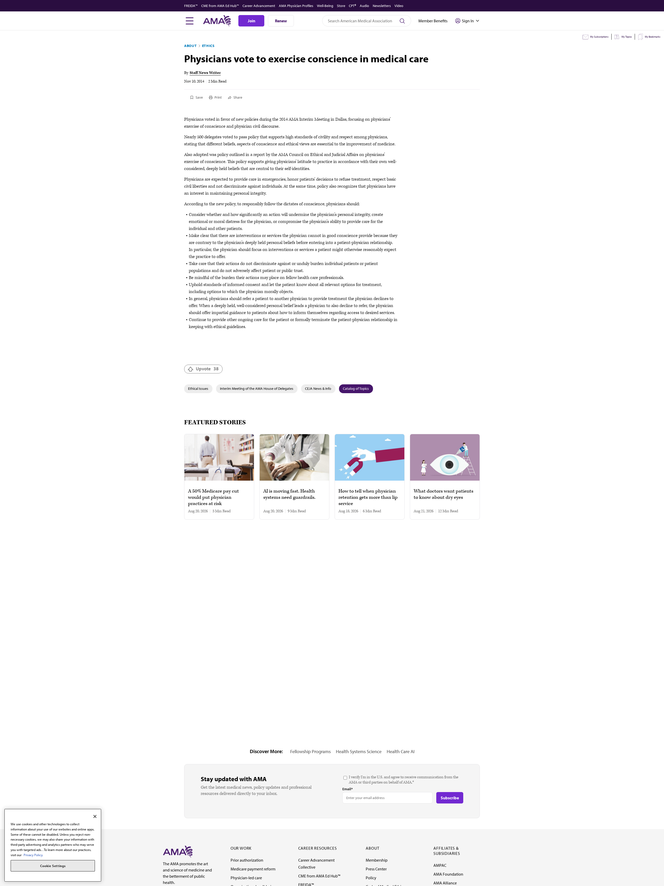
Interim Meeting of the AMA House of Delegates (256, 388)
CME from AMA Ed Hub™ (220, 5)
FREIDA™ (191, 5)
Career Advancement (259, 5)
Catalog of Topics (356, 388)
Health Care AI (400, 751)
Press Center (376, 868)
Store (341, 5)
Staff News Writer (205, 72)
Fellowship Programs (310, 751)
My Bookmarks (652, 36)
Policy (371, 877)
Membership (377, 860)
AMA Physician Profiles (296, 5)
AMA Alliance (445, 882)
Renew (281, 20)
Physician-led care (246, 877)
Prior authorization (247, 860)
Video (399, 5)
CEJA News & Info (318, 388)
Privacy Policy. (33, 855)
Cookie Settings (53, 866)
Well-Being (325, 5)
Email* (347, 789)
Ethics (208, 45)
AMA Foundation (448, 874)
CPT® (352, 5)
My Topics (626, 36)
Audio (364, 5)
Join (251, 20)
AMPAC (439, 865)
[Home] (177, 851)
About (190, 45)
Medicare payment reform (253, 868)
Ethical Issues (198, 388)
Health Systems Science (359, 751)
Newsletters (382, 5)
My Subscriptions (599, 36)
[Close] (95, 816)
